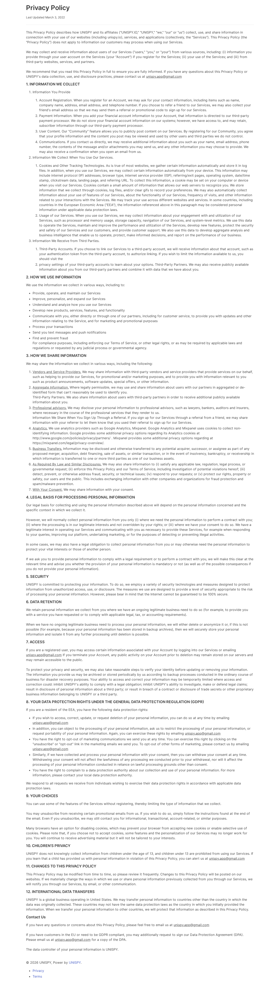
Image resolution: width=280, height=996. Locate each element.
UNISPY (75, 962)
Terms (37, 976)
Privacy (38, 971)
